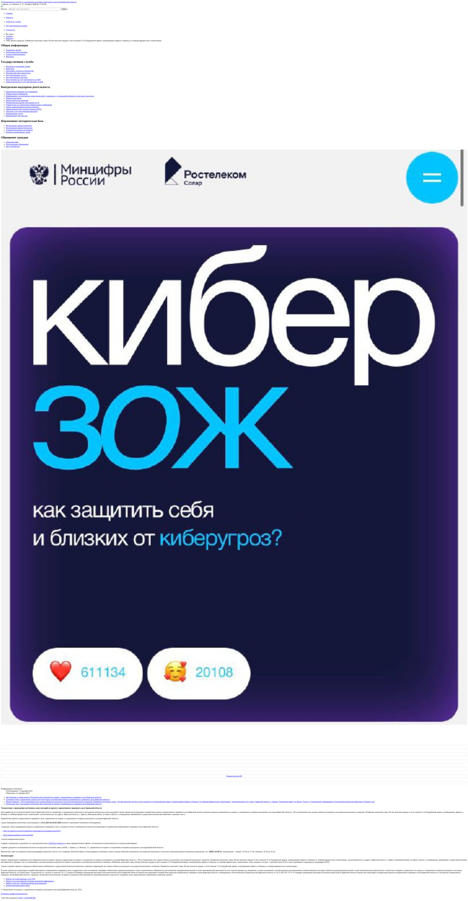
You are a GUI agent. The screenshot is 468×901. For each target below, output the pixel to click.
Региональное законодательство (19, 128)
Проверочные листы (14, 114)
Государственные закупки (16, 77)
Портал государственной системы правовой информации (30, 881)
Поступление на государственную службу (23, 80)
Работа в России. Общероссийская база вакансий (26, 883)
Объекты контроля (13, 98)
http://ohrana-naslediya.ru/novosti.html (18, 835)
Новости (9, 17)
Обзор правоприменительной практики (22, 107)
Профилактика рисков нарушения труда (22, 103)
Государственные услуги (16, 75)
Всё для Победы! (13, 146)
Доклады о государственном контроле (22, 111)
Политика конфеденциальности (14, 894)
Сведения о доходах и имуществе (20, 71)
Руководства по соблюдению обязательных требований (29, 105)
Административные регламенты (19, 130)
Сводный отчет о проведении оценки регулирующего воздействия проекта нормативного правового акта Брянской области (58, 799)
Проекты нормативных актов (18, 132)
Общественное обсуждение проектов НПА (24, 109)
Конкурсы (10, 69)
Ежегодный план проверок (17, 100)
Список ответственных (15, 54)
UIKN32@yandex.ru (56, 843)
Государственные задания (16, 26)
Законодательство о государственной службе (24, 82)
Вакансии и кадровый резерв (18, 66)
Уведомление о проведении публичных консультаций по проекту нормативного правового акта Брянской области (53, 797)
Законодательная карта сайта (18, 885)
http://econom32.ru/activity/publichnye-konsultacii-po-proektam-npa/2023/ (32, 831)
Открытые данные (13, 50)
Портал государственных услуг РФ (20, 879)
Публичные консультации (16, 52)
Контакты (10, 57)
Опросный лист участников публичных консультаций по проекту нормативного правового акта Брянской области (54, 804)
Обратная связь (12, 142)
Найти (64, 9)
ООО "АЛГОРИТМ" (27, 898)
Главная (9, 13)
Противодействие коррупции (18, 73)
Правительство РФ (234, 776)
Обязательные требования (17, 94)
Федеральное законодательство (19, 126)
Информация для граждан (16, 116)
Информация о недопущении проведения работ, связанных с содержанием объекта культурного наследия (50, 96)
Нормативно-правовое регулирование (22, 92)
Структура (10, 30)
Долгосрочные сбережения (17, 144)
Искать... (4, 9)
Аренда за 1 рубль (13, 22)
